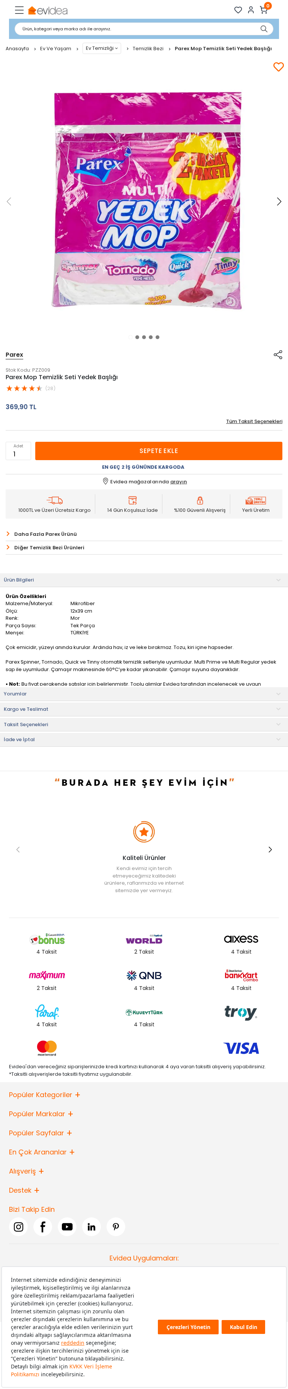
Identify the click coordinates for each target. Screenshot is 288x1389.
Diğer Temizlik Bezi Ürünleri (49, 547)
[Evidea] (47, 10)
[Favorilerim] (238, 10)
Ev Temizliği (100, 48)
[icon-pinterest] (115, 1226)
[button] (130, 337)
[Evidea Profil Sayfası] (251, 10)
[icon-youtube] (67, 1226)
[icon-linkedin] (91, 1226)
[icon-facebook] (42, 1226)
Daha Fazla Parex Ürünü (45, 534)
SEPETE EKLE (159, 450)
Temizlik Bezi (149, 48)
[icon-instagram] (18, 1226)
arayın (178, 481)
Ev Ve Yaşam (56, 48)
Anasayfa (18, 48)
